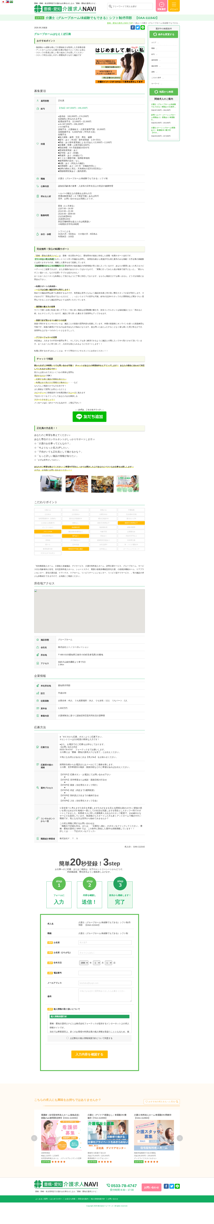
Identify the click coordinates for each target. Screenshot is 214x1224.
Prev (34, 1138)
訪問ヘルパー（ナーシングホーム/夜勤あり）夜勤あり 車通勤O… (163, 117)
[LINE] (142, 27)
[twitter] (138, 27)
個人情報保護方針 (98, 1199)
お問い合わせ (113, 1199)
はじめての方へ (56, 1199)
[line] (177, 1186)
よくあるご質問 (41, 1199)
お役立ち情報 (70, 1199)
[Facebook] (133, 27)
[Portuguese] (11, 1)
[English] (8, 1)
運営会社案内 (83, 1199)
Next (180, 1138)
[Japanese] (3, 1)
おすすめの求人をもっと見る (161, 1101)
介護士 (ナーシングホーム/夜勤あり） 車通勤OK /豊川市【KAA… (163, 130)
